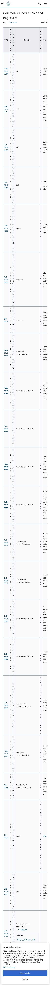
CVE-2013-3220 (6, 753)
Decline (25, 979)
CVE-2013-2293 (6, 656)
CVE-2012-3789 (6, 390)
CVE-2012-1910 (6, 279)
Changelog (22, 930)
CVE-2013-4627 (6, 891)
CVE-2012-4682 (6, 428)
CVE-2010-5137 (6, 71)
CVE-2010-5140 (6, 185)
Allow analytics (25, 973)
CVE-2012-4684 (6, 504)
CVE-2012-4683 (6, 466)
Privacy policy (9, 967)
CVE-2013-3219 (6, 705)
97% (44, 836)
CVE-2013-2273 (6, 580)
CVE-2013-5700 (6, 933)
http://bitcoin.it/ (26, 940)
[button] (45, 3)
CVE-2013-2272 (6, 542)
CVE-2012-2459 (6, 353)
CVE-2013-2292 (6, 618)
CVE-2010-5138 (6, 147)
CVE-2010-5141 (6, 109)
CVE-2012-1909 (6, 228)
